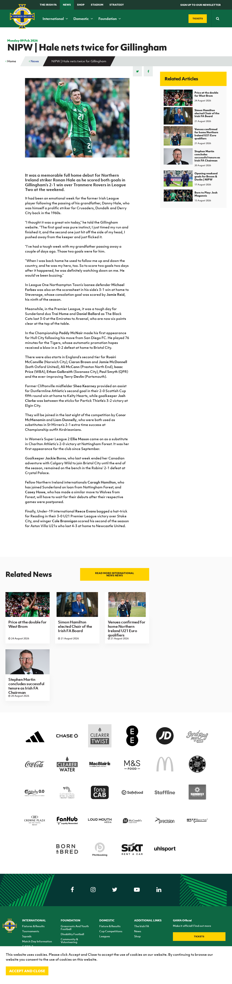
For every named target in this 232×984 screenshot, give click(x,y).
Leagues (104, 936)
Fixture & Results (110, 926)
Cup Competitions (110, 931)
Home (11, 61)
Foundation (107, 18)
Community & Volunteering (69, 940)
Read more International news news (114, 574)
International (54, 18)
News (67, 4)
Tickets (199, 936)
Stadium (97, 4)
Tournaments (30, 931)
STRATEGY (116, 4)
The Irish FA (48, 4)
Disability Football (72, 934)
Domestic (81, 18)
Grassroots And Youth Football (75, 927)
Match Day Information (37, 941)
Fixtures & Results (33, 926)
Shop (80, 4)
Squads (27, 936)
